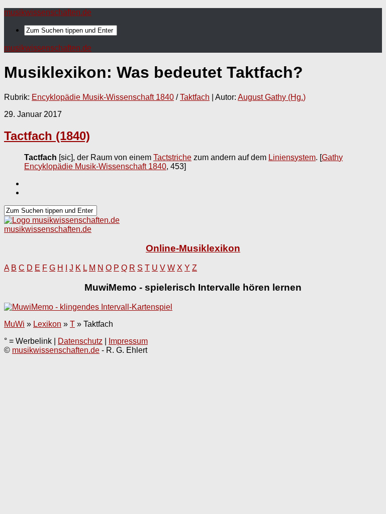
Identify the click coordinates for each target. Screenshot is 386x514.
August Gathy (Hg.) (272, 97)
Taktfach (195, 97)
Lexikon (47, 324)
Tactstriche (172, 157)
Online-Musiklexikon (193, 248)
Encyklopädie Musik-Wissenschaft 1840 (103, 97)
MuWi (14, 324)
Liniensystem (292, 157)
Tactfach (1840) (47, 136)
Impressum (128, 341)
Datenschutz (80, 341)
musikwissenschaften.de (47, 12)
